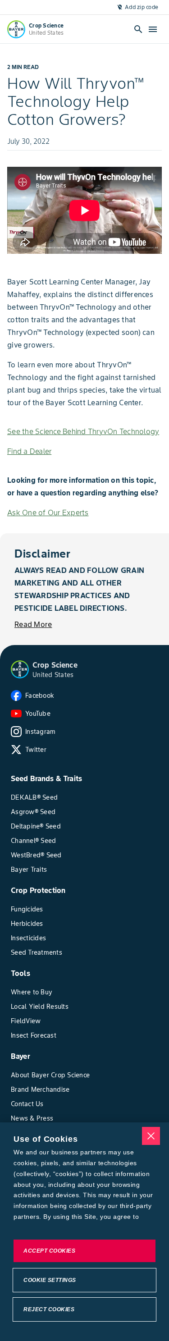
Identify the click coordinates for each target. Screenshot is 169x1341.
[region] (84, 1231)
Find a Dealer (29, 451)
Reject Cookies (48, 1309)
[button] (20, 669)
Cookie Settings (49, 1280)
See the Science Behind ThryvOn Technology (83, 431)
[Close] (151, 1136)
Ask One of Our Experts (48, 512)
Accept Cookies (49, 1251)
